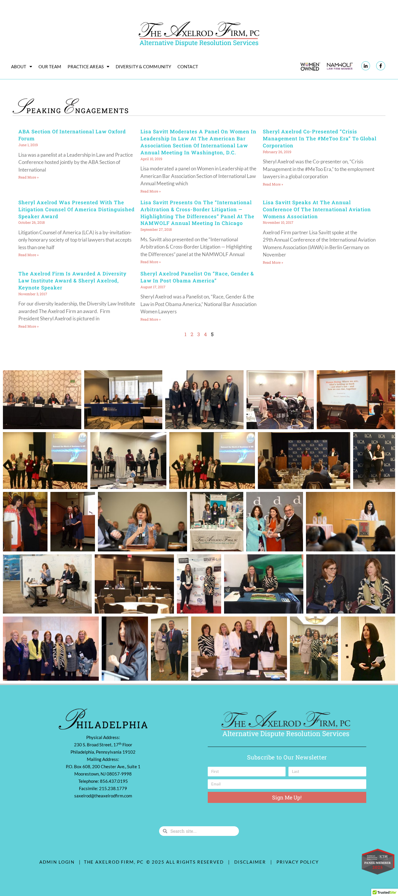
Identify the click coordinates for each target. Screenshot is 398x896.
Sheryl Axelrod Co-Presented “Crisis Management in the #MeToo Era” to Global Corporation (319, 138)
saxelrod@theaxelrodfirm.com (103, 795)
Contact (187, 66)
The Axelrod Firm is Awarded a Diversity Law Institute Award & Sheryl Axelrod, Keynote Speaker (72, 280)
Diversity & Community (143, 66)
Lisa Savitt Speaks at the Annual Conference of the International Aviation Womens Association (317, 209)
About (19, 66)
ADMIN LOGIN (57, 861)
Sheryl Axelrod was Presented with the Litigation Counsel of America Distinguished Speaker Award (76, 209)
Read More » (28, 177)
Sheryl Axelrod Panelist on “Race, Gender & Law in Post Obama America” (197, 277)
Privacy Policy (298, 861)
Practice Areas (85, 66)
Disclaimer (251, 861)
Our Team (49, 66)
